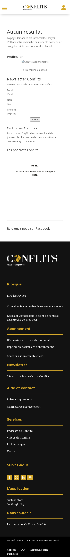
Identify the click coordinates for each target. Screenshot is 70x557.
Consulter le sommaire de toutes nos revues (35, 306)
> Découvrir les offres (35, 69)
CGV (23, 549)
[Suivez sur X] (16, 477)
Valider (35, 119)
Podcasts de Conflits (20, 430)
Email (10, 90)
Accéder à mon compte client (25, 356)
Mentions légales (39, 549)
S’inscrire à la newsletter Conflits (28, 376)
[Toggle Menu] (4, 8)
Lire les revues (16, 295)
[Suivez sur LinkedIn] (23, 477)
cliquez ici (30, 141)
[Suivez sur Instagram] (30, 477)
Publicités (12, 553)
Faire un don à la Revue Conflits (27, 524)
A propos (11, 549)
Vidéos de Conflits (18, 437)
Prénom (11, 109)
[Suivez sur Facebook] (9, 477)
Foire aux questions (19, 399)
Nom (10, 99)
